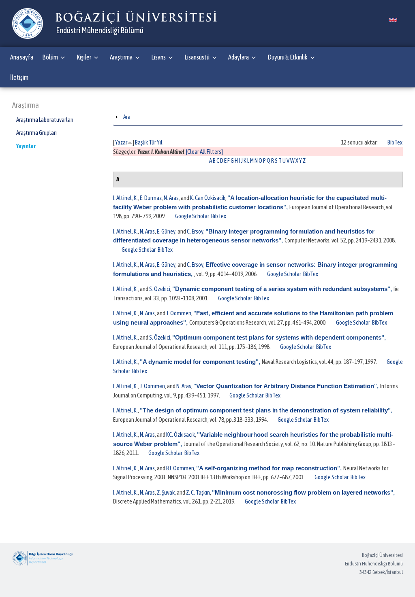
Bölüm (50, 57)
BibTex (394, 142)
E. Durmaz (151, 197)
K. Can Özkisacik (207, 197)
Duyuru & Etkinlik (287, 57)
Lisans (158, 57)
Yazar (121, 142)
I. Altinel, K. (125, 197)
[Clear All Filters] (204, 151)
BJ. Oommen (180, 468)
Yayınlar (26, 145)
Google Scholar (192, 215)
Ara (126, 116)
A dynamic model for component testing (199, 361)
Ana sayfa (21, 57)
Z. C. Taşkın (198, 492)
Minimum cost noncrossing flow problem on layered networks (302, 492)
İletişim (19, 77)
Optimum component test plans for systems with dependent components (278, 337)
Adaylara (238, 57)
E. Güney (166, 231)
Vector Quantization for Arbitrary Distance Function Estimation (285, 385)
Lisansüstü (197, 57)
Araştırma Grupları (36, 132)
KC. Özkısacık (180, 434)
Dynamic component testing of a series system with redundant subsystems (281, 288)
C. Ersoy (195, 231)
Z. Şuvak (166, 492)
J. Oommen (178, 313)
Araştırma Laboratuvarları (44, 119)
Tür (152, 142)
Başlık (141, 142)
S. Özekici (159, 288)
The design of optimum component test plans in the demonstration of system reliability (265, 410)
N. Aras (171, 197)
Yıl (160, 142)
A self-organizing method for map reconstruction (268, 468)
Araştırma (121, 57)
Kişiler (84, 57)
